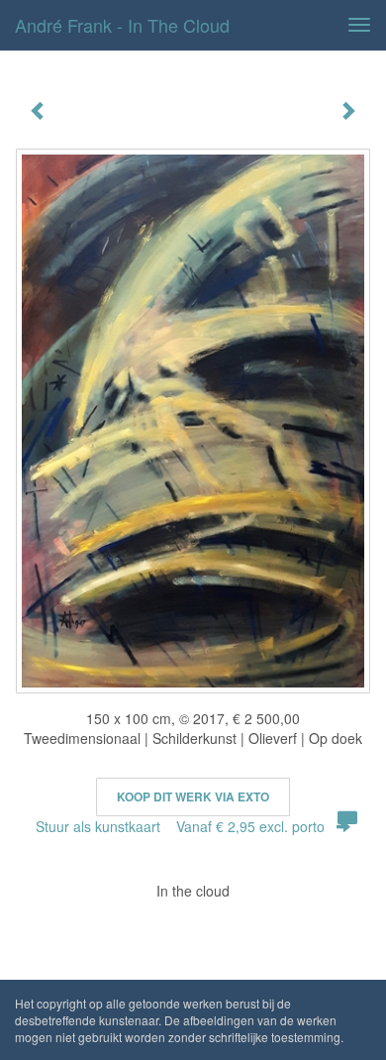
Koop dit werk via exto (193, 796)
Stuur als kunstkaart (180, 826)
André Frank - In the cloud (122, 25)
